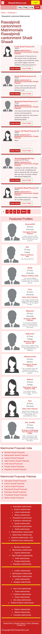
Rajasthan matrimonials (22, 564)
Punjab (35, 52)
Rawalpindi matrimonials (22, 518)
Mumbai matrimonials (22, 547)
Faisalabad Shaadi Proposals (15, 495)
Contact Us (21, 625)
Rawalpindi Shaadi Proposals (15, 489)
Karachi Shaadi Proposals (14, 484)
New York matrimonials (22, 589)
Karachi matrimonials (22, 509)
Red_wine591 (30, 422)
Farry (30, 289)
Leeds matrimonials (22, 579)
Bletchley (27, 341)
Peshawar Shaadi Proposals (15, 492)
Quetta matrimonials (22, 523)
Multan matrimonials (22, 515)
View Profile (26, 68)
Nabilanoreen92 (30, 356)
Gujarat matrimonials (22, 553)
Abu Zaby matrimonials (22, 600)
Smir (27, 247)
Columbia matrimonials (22, 615)
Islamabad (26, 232)
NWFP (34, 319)
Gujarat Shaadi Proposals (14, 458)
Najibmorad (30, 334)
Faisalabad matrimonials (22, 526)
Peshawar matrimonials (22, 521)
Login (35, 2)
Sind (28, 297)
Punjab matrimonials (22, 561)
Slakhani (30, 379)
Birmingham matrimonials (22, 573)
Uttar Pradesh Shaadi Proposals (16, 461)
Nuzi (30, 401)
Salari (24, 297)
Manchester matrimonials (22, 576)
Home (3, 13)
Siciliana (30, 255)
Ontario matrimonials (22, 609)
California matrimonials (22, 594)
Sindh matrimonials (22, 529)
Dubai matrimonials (22, 597)
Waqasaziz (30, 311)
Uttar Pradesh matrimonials (22, 556)
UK (33, 343)
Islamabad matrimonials (22, 506)
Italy (27, 256)
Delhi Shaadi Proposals (13, 464)
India (33, 389)
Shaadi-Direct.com (17, 3)
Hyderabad (27, 387)
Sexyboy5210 (30, 224)
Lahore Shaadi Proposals (14, 486)
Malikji (30, 268)
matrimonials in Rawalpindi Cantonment (23, 51)
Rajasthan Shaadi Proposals (15, 469)
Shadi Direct (8, 623)
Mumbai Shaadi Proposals (14, 452)
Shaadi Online (19, 623)
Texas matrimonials (22, 591)
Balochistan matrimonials (22, 535)
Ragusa (23, 255)
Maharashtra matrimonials (22, 550)
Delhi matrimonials (22, 558)
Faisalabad (27, 364)
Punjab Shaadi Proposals (14, 466)
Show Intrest (15, 68)
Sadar (24, 409)
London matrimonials (22, 571)
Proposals (12, 13)
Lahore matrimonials (22, 512)
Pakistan (18, 53)
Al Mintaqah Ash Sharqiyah (30, 431)
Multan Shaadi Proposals (14, 498)
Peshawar (27, 319)
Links (28, 623)
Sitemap (35, 623)
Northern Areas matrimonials (22, 540)
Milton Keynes (31, 342)
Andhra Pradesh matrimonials (22, 603)
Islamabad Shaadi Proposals (15, 481)
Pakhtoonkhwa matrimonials (22, 532)
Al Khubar (25, 430)
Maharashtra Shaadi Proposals (16, 455)
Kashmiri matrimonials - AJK (22, 538)
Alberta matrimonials (22, 612)
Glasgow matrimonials (22, 582)
